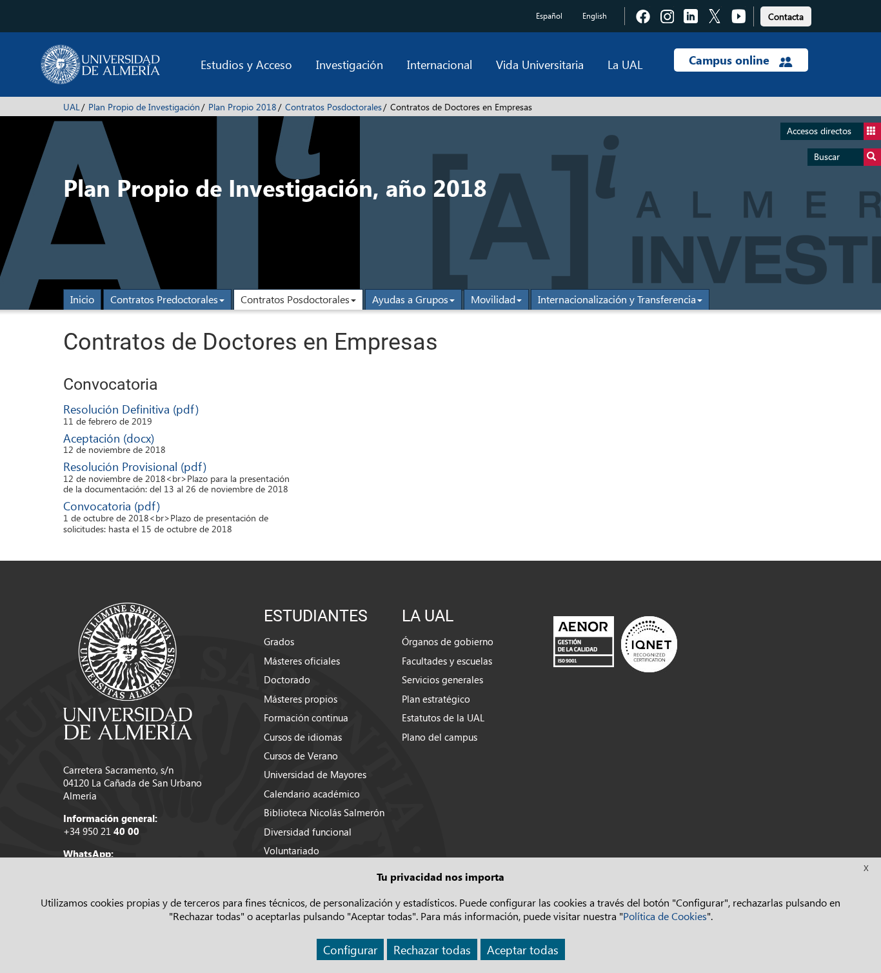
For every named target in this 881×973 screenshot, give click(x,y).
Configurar (350, 949)
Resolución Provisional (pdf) (134, 466)
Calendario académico (312, 793)
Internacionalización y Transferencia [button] (617, 299)
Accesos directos (819, 131)
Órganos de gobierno (447, 641)
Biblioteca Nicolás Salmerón (324, 812)
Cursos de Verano (301, 755)
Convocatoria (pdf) (111, 505)
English (594, 16)
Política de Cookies (665, 916)
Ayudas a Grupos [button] (410, 299)
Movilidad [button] (493, 299)
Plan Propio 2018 (242, 107)
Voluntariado (291, 850)
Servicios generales (442, 679)
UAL (71, 107)
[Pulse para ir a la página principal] (100, 64)
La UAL (625, 64)
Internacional (439, 64)
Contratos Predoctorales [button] (164, 299)
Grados (279, 641)
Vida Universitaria (540, 64)
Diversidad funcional (307, 831)
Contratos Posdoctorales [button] (295, 299)
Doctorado (287, 679)
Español (549, 16)
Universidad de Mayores (315, 774)
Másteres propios (300, 698)
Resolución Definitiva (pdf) (131, 409)
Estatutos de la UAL (443, 717)
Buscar (827, 156)
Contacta (786, 16)
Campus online (731, 60)
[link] (785, 14)
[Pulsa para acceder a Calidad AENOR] (615, 643)
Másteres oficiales (302, 660)
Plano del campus (439, 736)
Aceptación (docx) (108, 438)
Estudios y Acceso (246, 64)
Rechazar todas (432, 949)
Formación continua (306, 717)
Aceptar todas (523, 949)
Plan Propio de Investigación (144, 107)
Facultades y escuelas (447, 660)
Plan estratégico (436, 698)
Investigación (349, 64)
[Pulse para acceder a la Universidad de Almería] (127, 669)
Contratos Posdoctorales (333, 107)
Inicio (82, 299)
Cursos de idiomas (303, 736)
